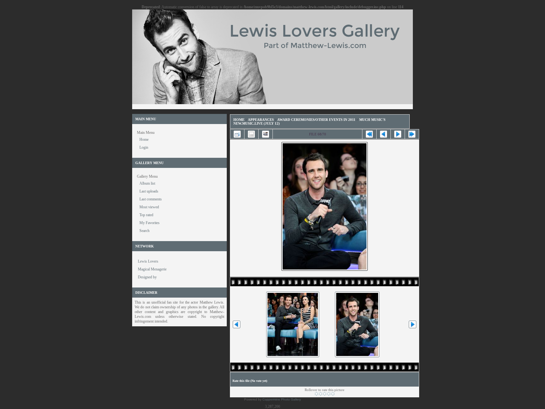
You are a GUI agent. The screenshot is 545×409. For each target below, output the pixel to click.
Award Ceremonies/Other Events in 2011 (316, 120)
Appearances (261, 120)
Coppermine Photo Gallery (281, 399)
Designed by (147, 277)
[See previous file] (383, 134)
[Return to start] (369, 134)
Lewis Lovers (148, 261)
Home (238, 120)
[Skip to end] (412, 134)
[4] (329, 394)
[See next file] (398, 134)
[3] (325, 394)
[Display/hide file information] (251, 134)
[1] (316, 394)
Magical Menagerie (152, 269)
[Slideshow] (265, 134)
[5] (333, 394)
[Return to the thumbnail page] (237, 134)
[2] (321, 394)
